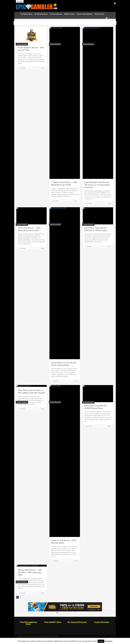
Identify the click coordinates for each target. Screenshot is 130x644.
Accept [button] (101, 641)
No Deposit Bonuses (41, 14)
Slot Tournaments (46, 1)
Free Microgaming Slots (28, 623)
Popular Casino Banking (84, 14)
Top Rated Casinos (26, 14)
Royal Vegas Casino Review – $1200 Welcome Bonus (96, 406)
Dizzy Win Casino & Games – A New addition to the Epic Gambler (31, 391)
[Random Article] (110, 17)
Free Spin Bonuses (56, 14)
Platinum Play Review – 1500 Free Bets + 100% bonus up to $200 (30, 572)
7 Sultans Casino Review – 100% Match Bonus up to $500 (64, 183)
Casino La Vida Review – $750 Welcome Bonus (63, 541)
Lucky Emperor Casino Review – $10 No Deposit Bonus (64, 363)
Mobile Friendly (69, 14)
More (42, 68)
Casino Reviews (101, 622)
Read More (108, 641)
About (26, 1)
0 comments (22, 68)
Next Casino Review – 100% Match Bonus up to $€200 (29, 229)
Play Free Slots (99, 14)
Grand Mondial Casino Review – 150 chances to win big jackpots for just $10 (97, 185)
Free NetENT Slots (52, 622)
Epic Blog (20, 1)
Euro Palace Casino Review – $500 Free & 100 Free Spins (96, 229)
